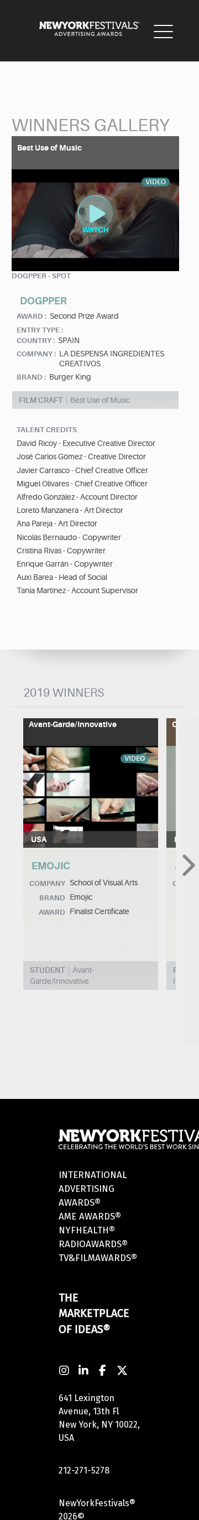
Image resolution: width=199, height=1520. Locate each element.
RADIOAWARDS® (93, 1244)
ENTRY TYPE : (40, 330)
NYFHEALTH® (87, 1230)
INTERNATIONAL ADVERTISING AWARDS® (93, 1188)
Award (52, 912)
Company (47, 883)
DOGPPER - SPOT (41, 276)
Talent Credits (47, 430)
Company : (36, 354)
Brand (52, 898)
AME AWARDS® (90, 1216)
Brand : (31, 377)
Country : (36, 340)
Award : (31, 316)
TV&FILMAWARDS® (98, 1258)
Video (134, 758)
